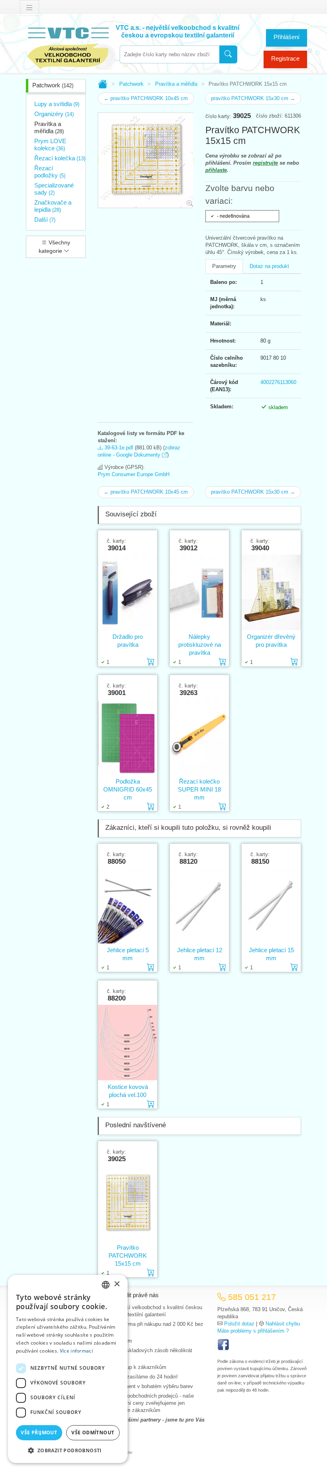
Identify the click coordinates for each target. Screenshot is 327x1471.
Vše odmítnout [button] (92, 1432)
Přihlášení (286, 36)
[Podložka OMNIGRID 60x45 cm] (127, 737)
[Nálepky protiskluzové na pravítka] (199, 592)
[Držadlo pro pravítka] (127, 592)
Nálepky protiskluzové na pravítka (199, 644)
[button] (68, 1450)
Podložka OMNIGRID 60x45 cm (127, 789)
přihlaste (216, 170)
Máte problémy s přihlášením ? (253, 1331)
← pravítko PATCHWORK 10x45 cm (146, 98)
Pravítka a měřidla (49, 127)
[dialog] (68, 1369)
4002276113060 (278, 382)
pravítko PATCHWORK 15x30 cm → (253, 98)
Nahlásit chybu (283, 1324)
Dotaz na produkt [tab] (269, 266)
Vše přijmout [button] (39, 1432)
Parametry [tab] (224, 266)
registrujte (265, 163)
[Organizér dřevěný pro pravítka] (271, 592)
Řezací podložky (49, 172)
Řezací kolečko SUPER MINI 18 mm (199, 789)
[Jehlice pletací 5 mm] (127, 906)
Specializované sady (54, 189)
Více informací (76, 1350)
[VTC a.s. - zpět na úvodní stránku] (68, 46)
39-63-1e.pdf (118, 448)
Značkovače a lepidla (52, 206)
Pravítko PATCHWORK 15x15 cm (127, 1255)
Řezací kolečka (59, 158)
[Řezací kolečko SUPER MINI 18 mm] (199, 737)
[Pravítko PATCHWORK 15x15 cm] (127, 1203)
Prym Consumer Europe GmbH (133, 474)
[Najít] (228, 54)
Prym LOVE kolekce (50, 145)
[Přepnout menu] (29, 8)
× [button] (117, 1284)
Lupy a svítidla (56, 103)
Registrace (285, 58)
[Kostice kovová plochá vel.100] (127, 1042)
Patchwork (52, 85)
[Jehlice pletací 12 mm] (199, 906)
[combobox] (169, 54)
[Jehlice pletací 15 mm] (271, 906)
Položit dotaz (239, 1324)
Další (44, 219)
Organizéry (54, 113)
